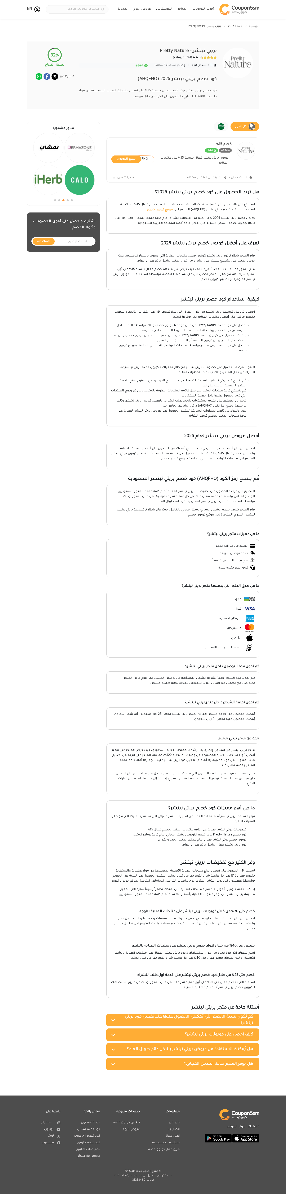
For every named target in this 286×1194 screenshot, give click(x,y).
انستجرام (47, 1122)
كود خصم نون (90, 1122)
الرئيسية (254, 26)
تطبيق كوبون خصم (126, 1122)
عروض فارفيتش (88, 1156)
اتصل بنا (173, 1129)
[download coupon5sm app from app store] (245, 1138)
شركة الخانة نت (123, 1175)
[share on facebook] (47, 76)
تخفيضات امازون (88, 1149)
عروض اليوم (142, 9)
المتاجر (182, 9)
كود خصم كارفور (88, 1143)
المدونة (123, 9)
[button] (37, 9)
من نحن (174, 1122)
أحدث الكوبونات (203, 9)
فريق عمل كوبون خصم (164, 1149)
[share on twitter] (55, 76)
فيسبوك (47, 1143)
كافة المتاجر (235, 26)
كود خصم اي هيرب (87, 1136)
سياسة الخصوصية (166, 1143)
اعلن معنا (173, 1136)
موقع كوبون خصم (160, 210)
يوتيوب (48, 1129)
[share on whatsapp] (39, 76)
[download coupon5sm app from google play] (218, 1138)
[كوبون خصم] (239, 9)
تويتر (51, 1136)
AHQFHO (132, 159)
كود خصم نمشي (88, 1129)
